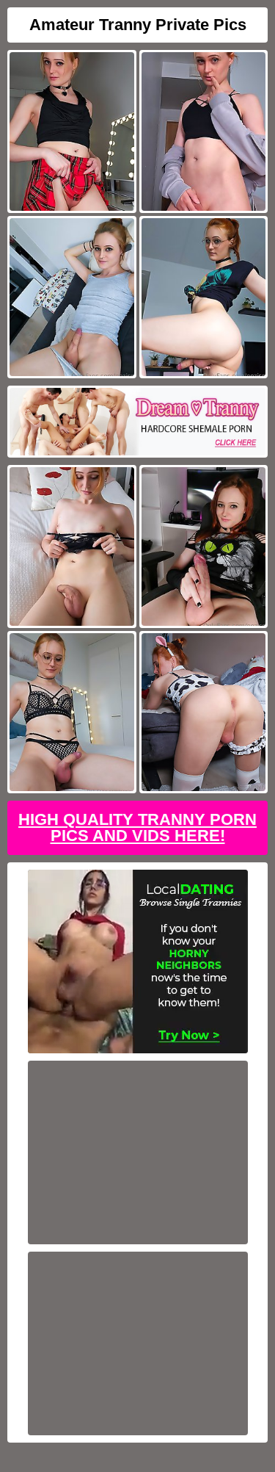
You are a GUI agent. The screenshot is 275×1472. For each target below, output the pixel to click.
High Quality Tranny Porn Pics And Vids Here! (137, 827)
